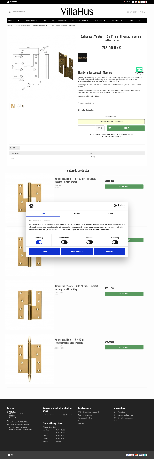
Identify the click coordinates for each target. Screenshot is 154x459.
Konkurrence (118, 421)
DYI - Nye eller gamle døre (123, 418)
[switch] (64, 242)
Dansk (127, 1)
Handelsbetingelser (85, 418)
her (92, 110)
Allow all (109, 251)
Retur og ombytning (85, 415)
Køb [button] (126, 128)
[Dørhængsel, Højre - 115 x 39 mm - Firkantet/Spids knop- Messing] (29, 359)
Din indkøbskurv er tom (134, 12)
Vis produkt (124, 186)
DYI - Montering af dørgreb (123, 415)
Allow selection (77, 251)
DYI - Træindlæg (119, 412)
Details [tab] (77, 213)
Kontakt (81, 424)
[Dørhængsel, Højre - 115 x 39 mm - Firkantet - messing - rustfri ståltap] (29, 198)
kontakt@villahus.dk (22, 424)
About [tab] (110, 213)
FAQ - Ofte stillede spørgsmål (88, 412)
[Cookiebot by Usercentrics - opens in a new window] (115, 206)
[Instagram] (12, 454)
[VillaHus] (77, 11)
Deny (45, 251)
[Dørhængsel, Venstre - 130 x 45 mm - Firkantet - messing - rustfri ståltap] (29, 305)
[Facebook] (9, 454)
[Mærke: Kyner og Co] (83, 59)
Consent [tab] (43, 213)
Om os (80, 421)
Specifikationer (14, 148)
